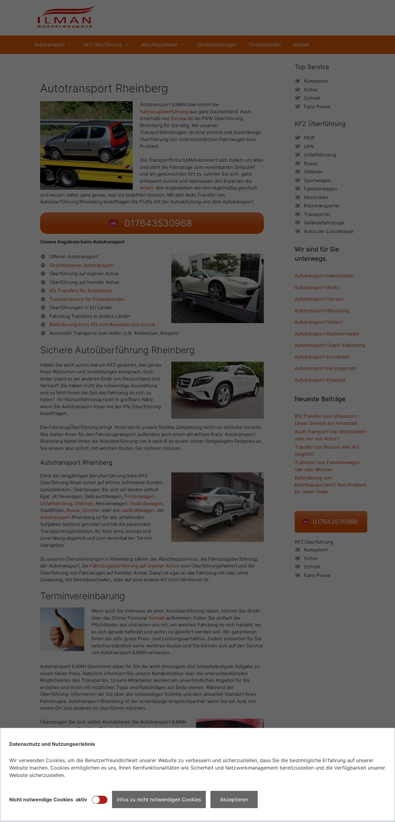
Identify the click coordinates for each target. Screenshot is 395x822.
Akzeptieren (234, 799)
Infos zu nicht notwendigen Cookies (159, 799)
